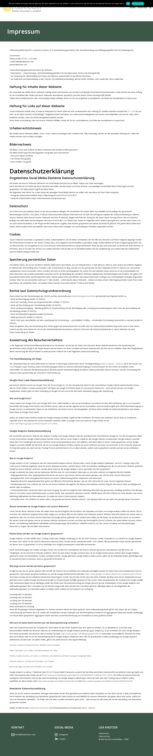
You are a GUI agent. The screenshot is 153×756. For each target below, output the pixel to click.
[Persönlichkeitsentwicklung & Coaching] (23, 8)
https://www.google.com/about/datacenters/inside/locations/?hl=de (113, 574)
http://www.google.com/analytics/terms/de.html (58, 681)
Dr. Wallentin (90, 708)
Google (129, 403)
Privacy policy (138, 4)
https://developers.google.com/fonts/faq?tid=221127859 (33, 423)
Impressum (104, 733)
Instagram (63, 734)
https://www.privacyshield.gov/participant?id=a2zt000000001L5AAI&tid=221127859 (77, 675)
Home (133, 8)
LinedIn (62, 739)
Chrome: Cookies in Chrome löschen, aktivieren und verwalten (35, 645)
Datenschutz (104, 736)
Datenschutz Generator (39, 708)
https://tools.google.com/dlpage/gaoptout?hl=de (81, 633)
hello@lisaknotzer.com (25, 734)
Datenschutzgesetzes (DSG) (83, 296)
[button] (150, 7)
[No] (150, 3)
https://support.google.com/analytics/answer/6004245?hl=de (107, 681)
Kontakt (142, 8)
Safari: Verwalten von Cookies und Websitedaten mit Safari (33, 650)
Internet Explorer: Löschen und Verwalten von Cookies (32, 661)
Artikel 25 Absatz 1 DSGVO (111, 363)
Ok (128, 4)
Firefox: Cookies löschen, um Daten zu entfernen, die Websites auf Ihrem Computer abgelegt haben (51, 656)
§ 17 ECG (131, 111)
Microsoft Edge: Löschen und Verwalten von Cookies (31, 666)
